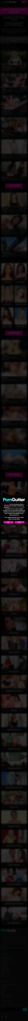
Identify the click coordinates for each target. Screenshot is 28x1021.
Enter (19, 522)
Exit (8, 522)
